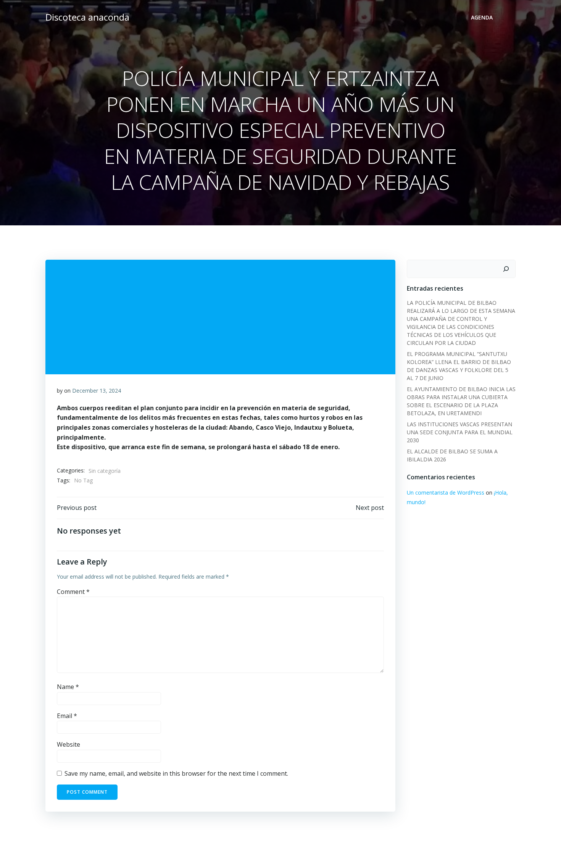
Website (68, 744)
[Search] (506, 269)
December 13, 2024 (96, 390)
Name (68, 687)
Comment (73, 591)
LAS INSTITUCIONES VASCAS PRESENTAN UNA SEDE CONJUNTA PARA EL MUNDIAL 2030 (460, 432)
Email (67, 716)
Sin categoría (105, 470)
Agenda (482, 17)
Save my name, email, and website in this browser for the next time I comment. (176, 773)
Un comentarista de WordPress (445, 492)
